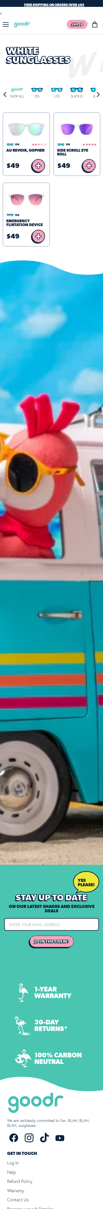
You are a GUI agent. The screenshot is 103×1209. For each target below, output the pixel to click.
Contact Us (18, 1199)
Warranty (15, 1190)
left (5, 94)
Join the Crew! (51, 941)
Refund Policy (19, 1181)
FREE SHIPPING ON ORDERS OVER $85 (54, 5)
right (96, 94)
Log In (13, 1163)
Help (11, 1172)
